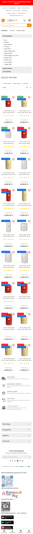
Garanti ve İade (16, 10)
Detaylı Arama (25, 8)
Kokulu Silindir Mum (9, 51)
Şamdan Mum (8, 57)
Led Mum (7, 46)
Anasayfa (4, 30)
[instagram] (12, 461)
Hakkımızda (8, 10)
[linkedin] (23, 461)
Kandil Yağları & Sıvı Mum (11, 55)
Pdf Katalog (24, 10)
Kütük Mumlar (8, 44)
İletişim (19, 8)
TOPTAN (12, 30)
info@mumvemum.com (17, 15)
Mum (5, 40)
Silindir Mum (7, 49)
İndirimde (25, 83)
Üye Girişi (5, 8)
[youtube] (17, 461)
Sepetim (20, 532)
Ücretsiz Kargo (7, 83)
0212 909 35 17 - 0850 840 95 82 (17, 13)
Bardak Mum (7, 60)
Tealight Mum (8, 64)
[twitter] (15, 461)
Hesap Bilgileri (12, 8)
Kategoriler (12, 532)
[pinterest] (20, 461)
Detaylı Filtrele (7, 68)
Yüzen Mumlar (8, 62)
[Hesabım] (24, 20)
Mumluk (6, 42)
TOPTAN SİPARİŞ (12, 406)
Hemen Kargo (16, 83)
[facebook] (10, 461)
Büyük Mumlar (21, 30)
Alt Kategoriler (7, 36)
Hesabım (29, 532)
